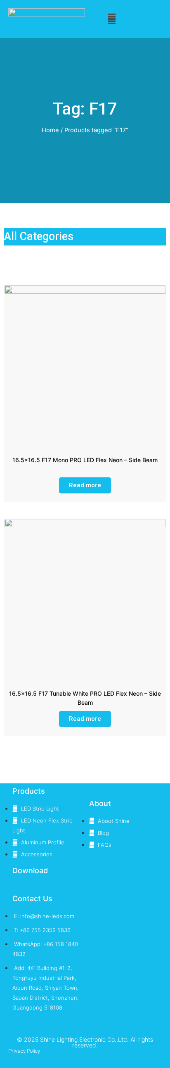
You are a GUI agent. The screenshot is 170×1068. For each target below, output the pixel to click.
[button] (112, 19)
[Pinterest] (117, 1057)
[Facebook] (85, 1057)
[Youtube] (101, 1057)
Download (30, 870)
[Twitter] (53, 1057)
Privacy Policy (24, 1051)
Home (50, 130)
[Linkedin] (69, 1057)
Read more (85, 485)
